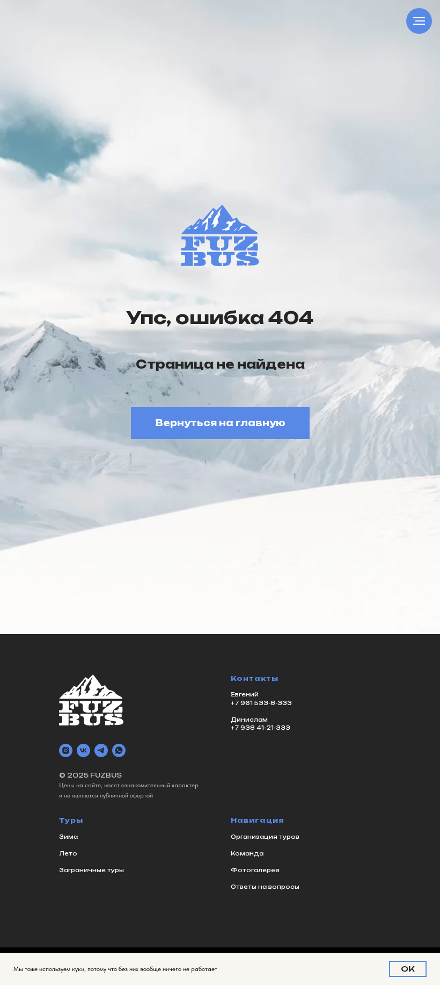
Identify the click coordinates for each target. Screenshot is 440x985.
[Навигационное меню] (419, 21)
